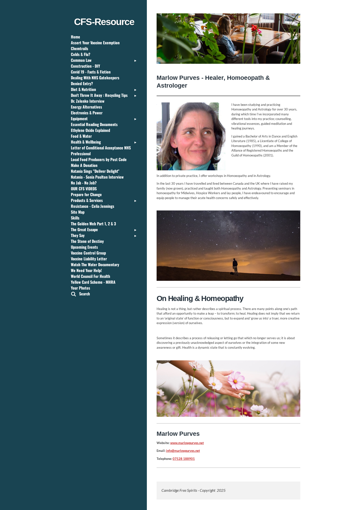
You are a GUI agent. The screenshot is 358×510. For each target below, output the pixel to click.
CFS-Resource (104, 22)
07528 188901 (184, 459)
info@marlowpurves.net (183, 451)
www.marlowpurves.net (187, 443)
